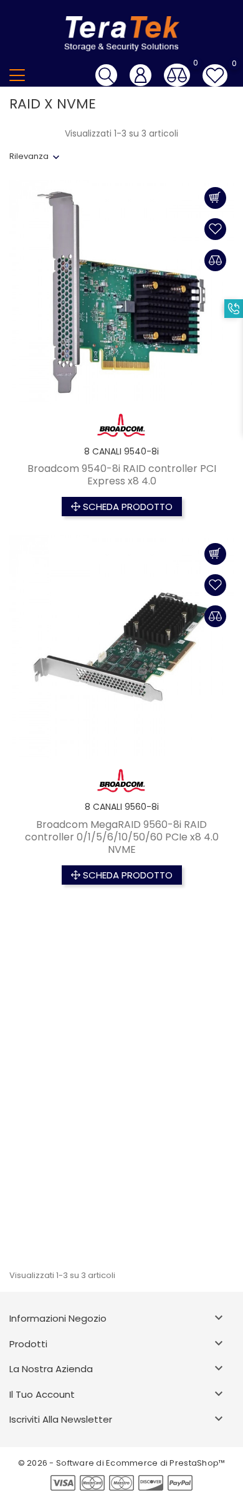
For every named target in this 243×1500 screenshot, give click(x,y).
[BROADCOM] (121, 425)
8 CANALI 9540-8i (121, 451)
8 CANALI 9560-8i (122, 806)
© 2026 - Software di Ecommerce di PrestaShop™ (122, 1463)
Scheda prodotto (126, 506)
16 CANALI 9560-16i (121, 1175)
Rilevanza (29, 156)
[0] (177, 75)
